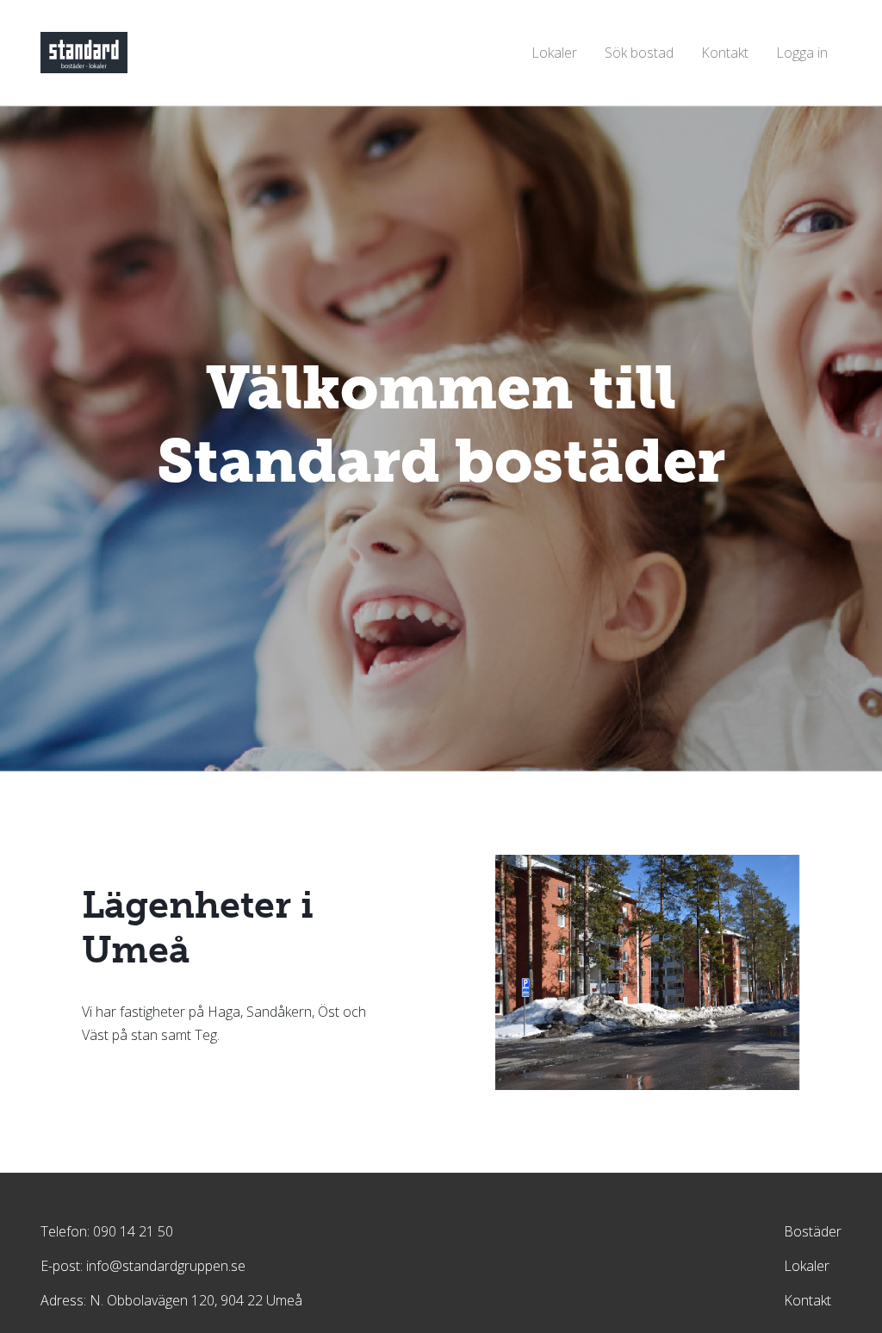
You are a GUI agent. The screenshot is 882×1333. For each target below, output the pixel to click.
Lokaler (554, 52)
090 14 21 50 (133, 1231)
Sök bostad (639, 52)
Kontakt (724, 52)
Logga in (802, 52)
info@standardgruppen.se (165, 1265)
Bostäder (813, 1231)
